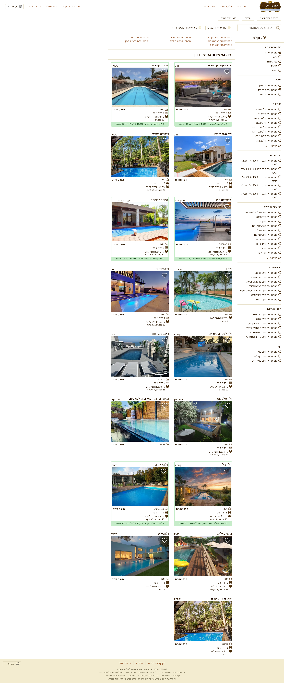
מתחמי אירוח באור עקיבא (220, 37)
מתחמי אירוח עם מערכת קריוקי (262, 323)
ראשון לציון (179, 399)
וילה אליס (163, 533)
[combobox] (259, 27)
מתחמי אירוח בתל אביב (221, 45)
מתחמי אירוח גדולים (268, 252)
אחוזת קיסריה (160, 65)
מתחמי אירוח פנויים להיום (265, 230)
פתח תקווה (116, 399)
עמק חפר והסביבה (121, 200)
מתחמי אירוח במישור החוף (184, 27)
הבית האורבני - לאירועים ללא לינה (149, 399)
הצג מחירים (182, 109)
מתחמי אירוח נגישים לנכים (264, 226)
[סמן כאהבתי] (227, 72)
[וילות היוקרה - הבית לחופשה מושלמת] (270, 6)
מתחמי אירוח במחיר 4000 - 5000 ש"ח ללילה (259, 179)
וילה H (228, 269)
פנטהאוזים (272, 61)
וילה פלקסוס (224, 399)
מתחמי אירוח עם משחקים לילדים (261, 327)
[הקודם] (225, 87)
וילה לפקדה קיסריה (220, 334)
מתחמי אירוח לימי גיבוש (266, 136)
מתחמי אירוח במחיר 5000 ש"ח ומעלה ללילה (259, 187)
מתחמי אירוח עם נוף (267, 351)
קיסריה (115, 65)
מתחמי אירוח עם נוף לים (265, 356)
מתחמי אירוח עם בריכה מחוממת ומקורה (258, 290)
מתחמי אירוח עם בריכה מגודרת (262, 277)
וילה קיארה (161, 464)
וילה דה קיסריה (160, 134)
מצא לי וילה (51, 6)
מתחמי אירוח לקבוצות (267, 140)
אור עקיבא (180, 200)
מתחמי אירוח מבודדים (266, 243)
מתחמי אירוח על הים (267, 248)
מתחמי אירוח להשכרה (266, 217)
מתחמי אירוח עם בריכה (266, 272)
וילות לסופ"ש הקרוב (71, 6)
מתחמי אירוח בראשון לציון (137, 41)
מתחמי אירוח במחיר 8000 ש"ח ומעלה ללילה (259, 195)
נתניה (113, 269)
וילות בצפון (242, 6)
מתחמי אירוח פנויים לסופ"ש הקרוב (261, 212)
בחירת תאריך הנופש (269, 18)
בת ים (113, 334)
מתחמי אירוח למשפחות (266, 109)
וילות (275, 57)
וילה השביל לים (223, 134)
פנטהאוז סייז (223, 200)
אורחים (248, 18)
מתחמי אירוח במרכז (267, 90)
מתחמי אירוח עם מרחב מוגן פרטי (261, 336)
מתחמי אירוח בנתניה (140, 37)
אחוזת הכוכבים (159, 200)
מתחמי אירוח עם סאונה (266, 299)
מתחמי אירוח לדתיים (267, 113)
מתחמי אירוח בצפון (268, 85)
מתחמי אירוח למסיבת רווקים (264, 127)
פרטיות (139, 663)
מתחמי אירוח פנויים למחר (265, 234)
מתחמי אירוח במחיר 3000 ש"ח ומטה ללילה (259, 162)
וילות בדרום (209, 6)
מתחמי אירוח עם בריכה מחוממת (262, 281)
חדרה (177, 65)
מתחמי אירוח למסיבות (266, 122)
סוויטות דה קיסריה (221, 598)
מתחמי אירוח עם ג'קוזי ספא (264, 295)
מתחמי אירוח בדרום (268, 94)
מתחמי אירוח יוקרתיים (267, 221)
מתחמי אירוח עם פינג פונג (265, 314)
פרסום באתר (35, 6)
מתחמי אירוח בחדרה (181, 37)
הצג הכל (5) (275, 258)
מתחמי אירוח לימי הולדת (265, 118)
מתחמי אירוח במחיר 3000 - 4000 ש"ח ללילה (259, 170)
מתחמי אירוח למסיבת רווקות (264, 131)
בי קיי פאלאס (224, 533)
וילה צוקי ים (162, 269)
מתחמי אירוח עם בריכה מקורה (263, 286)
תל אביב (178, 269)
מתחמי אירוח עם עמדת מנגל (263, 332)
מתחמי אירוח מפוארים (266, 239)
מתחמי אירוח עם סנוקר (266, 319)
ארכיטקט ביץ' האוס (219, 65)
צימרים (274, 70)
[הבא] (180, 87)
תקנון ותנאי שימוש (156, 663)
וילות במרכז (226, 6)
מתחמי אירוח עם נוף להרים (264, 360)
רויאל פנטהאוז (160, 334)
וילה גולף (226, 464)
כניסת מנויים (125, 663)
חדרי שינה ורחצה (229, 18)
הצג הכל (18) (275, 146)
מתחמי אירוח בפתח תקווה (220, 41)
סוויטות (274, 66)
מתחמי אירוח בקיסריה (180, 41)
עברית (14, 6)
